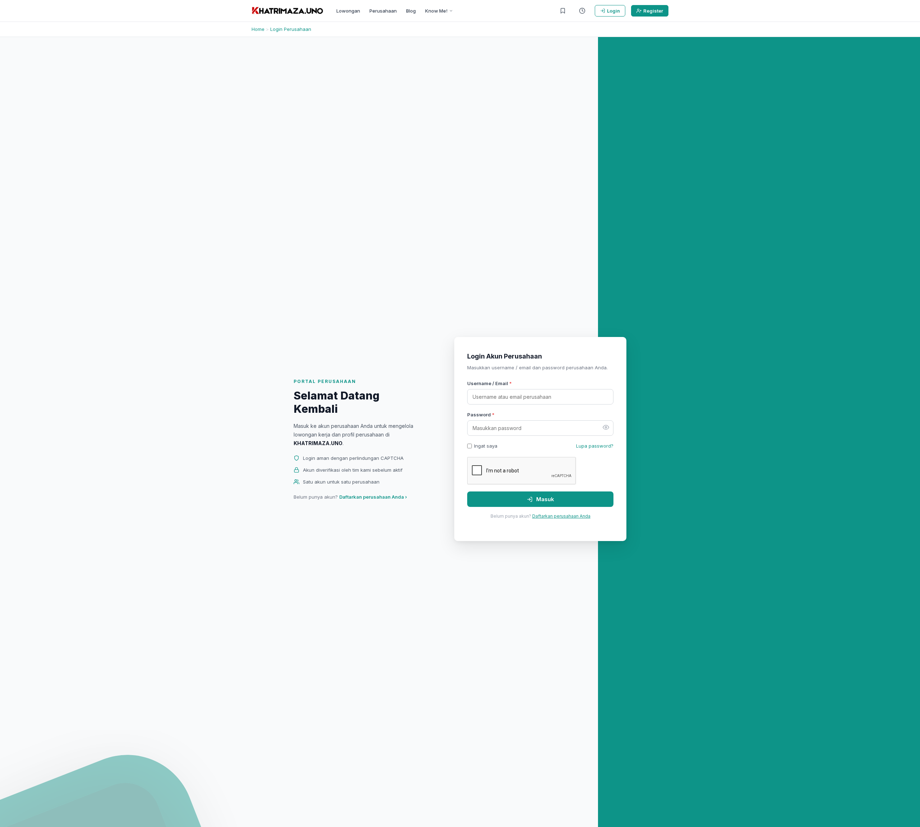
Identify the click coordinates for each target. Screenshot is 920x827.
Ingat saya (485, 446)
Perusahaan (383, 11)
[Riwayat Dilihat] (582, 11)
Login (613, 11)
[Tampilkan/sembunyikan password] (606, 428)
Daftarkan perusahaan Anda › (373, 497)
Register (653, 11)
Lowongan (348, 11)
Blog (411, 11)
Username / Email (489, 383)
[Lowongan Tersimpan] (563, 11)
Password (480, 414)
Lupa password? (594, 446)
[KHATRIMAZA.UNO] (287, 11)
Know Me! (436, 11)
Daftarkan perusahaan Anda (561, 516)
